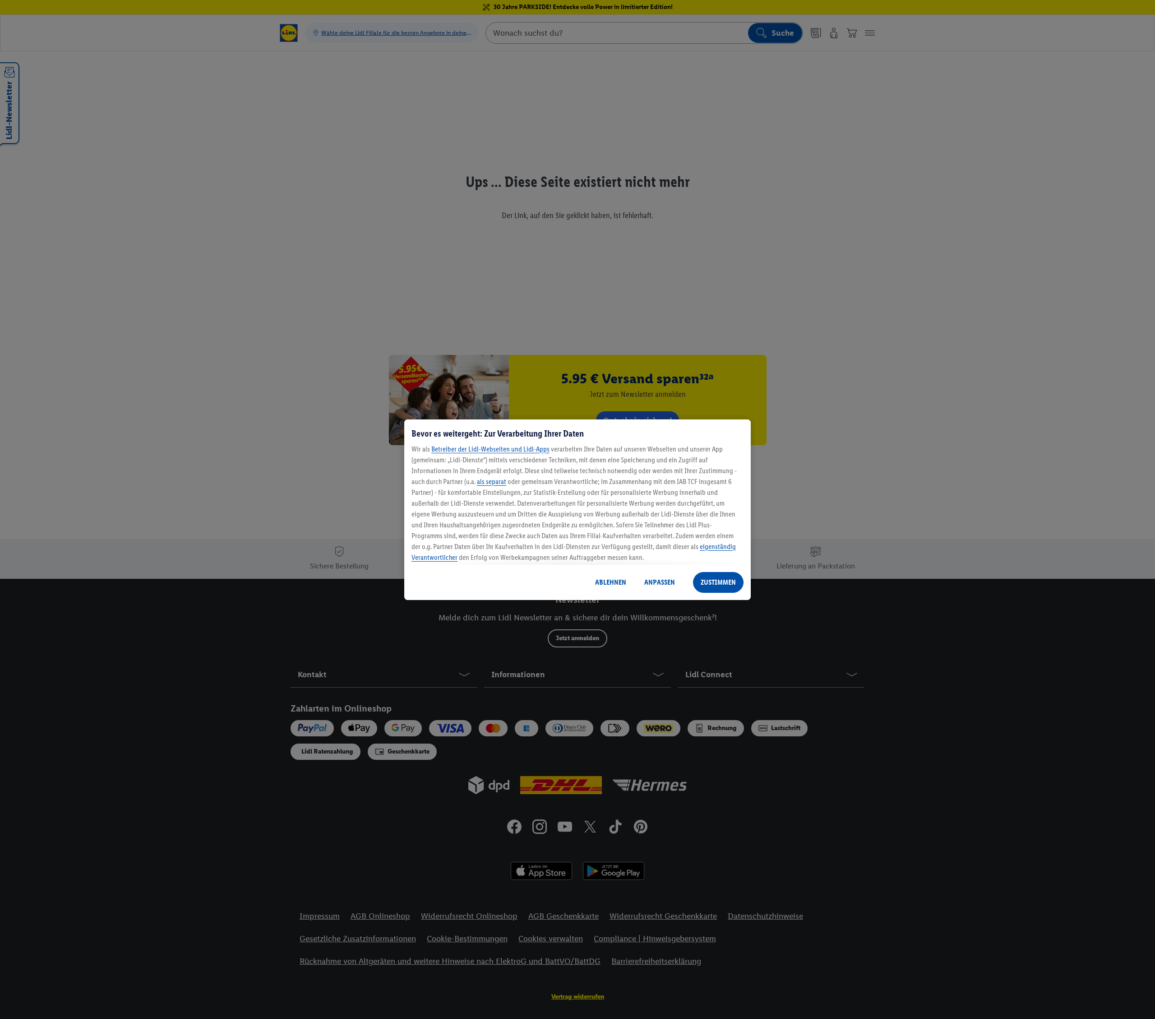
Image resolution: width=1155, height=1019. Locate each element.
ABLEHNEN (610, 582)
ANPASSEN (659, 582)
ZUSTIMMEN (718, 582)
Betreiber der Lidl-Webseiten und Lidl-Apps (490, 449)
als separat (491, 481)
